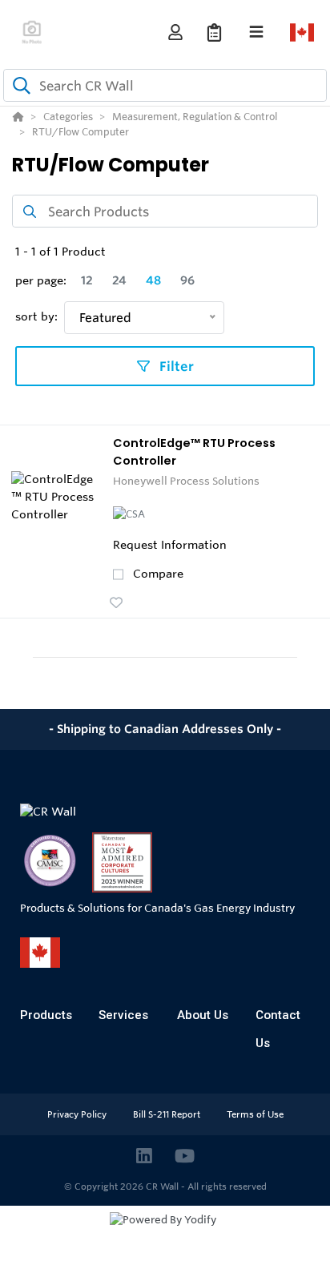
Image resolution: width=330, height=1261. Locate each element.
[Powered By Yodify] (165, 1234)
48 (153, 280)
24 (119, 280)
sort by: (36, 316)
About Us (202, 1015)
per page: (40, 280)
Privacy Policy (78, 1114)
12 (87, 280)
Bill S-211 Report (168, 1114)
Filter (175, 366)
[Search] (18, 85)
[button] (116, 602)
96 (187, 280)
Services (123, 1015)
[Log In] (175, 32)
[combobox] (165, 85)
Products (46, 1015)
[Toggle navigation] (256, 32)
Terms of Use (255, 1114)
